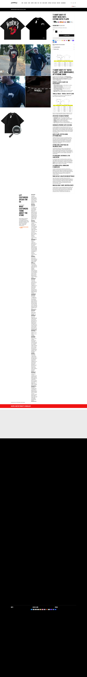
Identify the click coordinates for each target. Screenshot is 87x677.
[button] (63, 38)
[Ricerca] (71, 3)
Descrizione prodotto (57, 47)
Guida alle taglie (56, 49)
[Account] (73, 3)
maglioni (54, 162)
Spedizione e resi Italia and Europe (60, 44)
